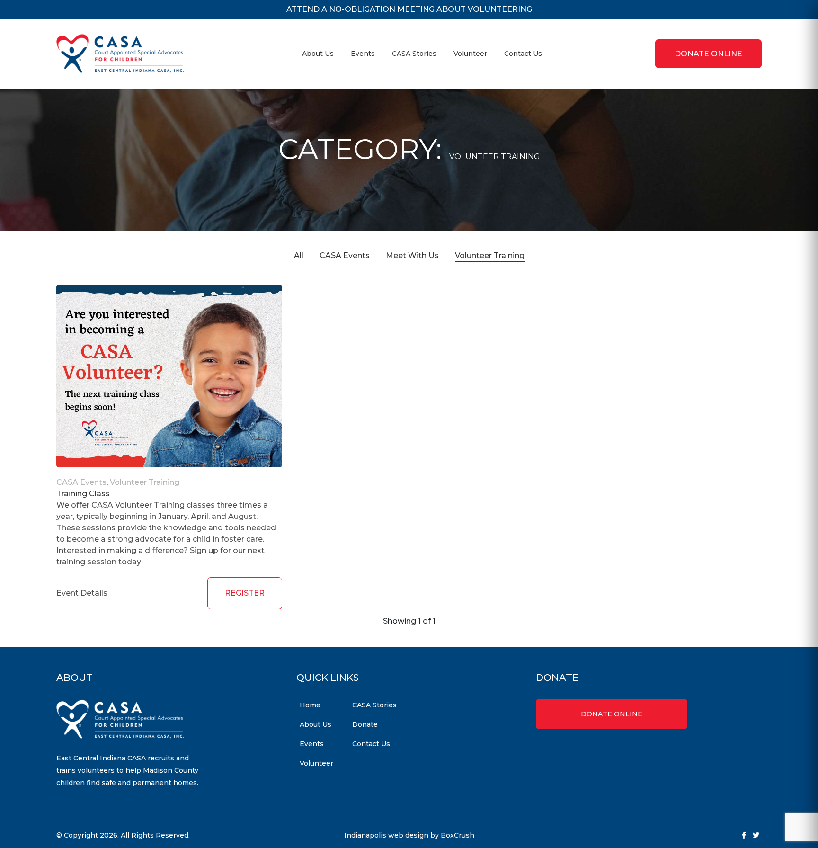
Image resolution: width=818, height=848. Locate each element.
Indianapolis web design (386, 835)
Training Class (83, 493)
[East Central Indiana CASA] (120, 53)
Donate (365, 724)
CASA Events (345, 255)
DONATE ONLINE (708, 53)
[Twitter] (756, 835)
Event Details (81, 593)
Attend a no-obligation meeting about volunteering (409, 9)
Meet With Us (412, 255)
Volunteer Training (490, 255)
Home (310, 705)
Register (245, 593)
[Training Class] (169, 376)
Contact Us (523, 53)
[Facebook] (744, 835)
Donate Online (611, 714)
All (298, 255)
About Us (318, 53)
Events (363, 53)
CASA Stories (414, 53)
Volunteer (470, 53)
